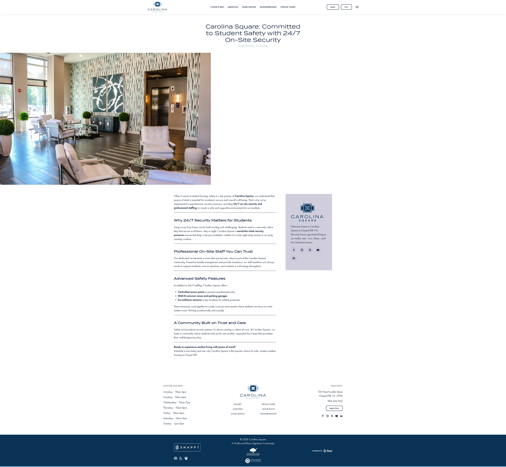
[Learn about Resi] (322, 450)
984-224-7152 (335, 401)
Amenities (233, 7)
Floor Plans (217, 7)
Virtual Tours (287, 7)
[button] (357, 7)
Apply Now (334, 408)
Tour (346, 7)
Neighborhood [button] (268, 7)
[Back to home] (157, 7)
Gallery (237, 404)
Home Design (249, 7)
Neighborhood (268, 414)
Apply (332, 7)
